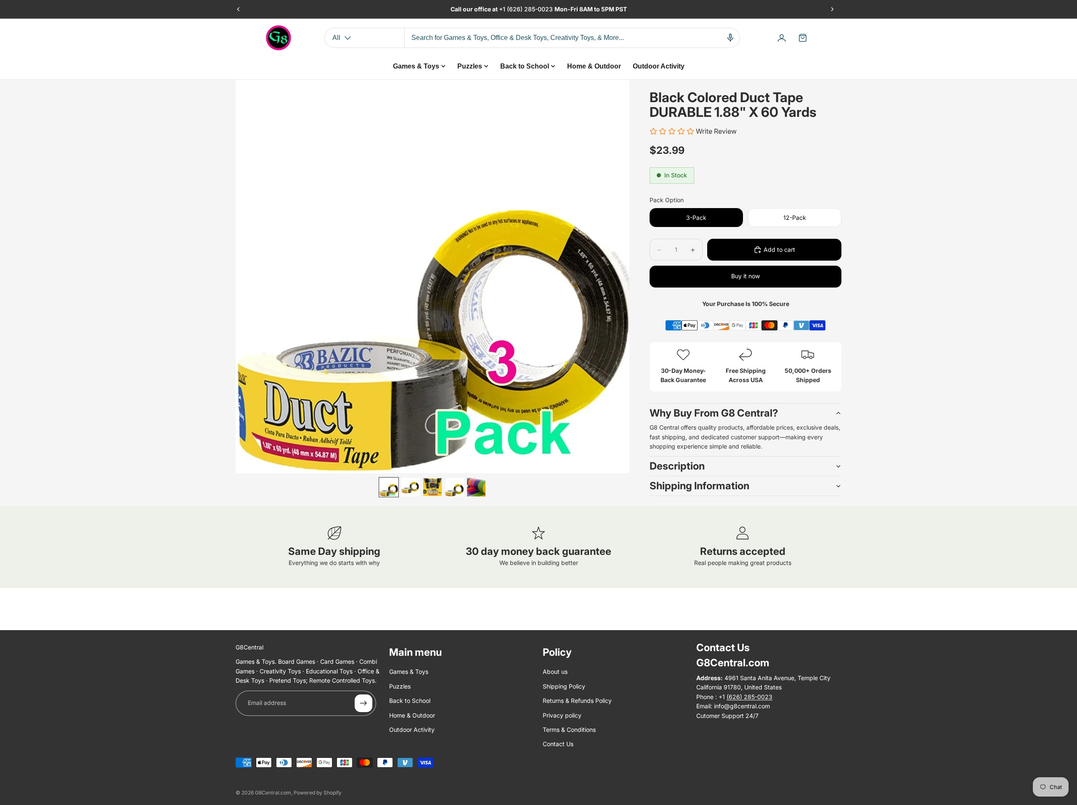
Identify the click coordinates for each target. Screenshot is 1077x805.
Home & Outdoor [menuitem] (594, 66)
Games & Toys (408, 671)
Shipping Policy (564, 686)
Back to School (409, 700)
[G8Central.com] (278, 37)
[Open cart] (802, 37)
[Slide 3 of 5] (432, 487)
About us (555, 671)
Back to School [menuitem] (524, 66)
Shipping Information (699, 486)
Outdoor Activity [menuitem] (658, 66)
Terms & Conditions (569, 729)
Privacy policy (562, 715)
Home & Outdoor (412, 715)
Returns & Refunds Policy (577, 700)
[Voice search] (730, 38)
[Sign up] (363, 703)
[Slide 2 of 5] (410, 487)
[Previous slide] (238, 9)
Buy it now (745, 276)
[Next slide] (832, 9)
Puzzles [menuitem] (469, 66)
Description (677, 466)
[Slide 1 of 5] (388, 487)
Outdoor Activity (412, 729)
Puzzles (400, 686)
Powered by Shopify (318, 792)
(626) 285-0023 (530, 9)
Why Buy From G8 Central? (714, 413)
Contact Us (558, 743)
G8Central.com (273, 792)
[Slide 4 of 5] (454, 487)
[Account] (781, 37)
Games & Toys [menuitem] (416, 66)
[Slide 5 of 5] (476, 487)
